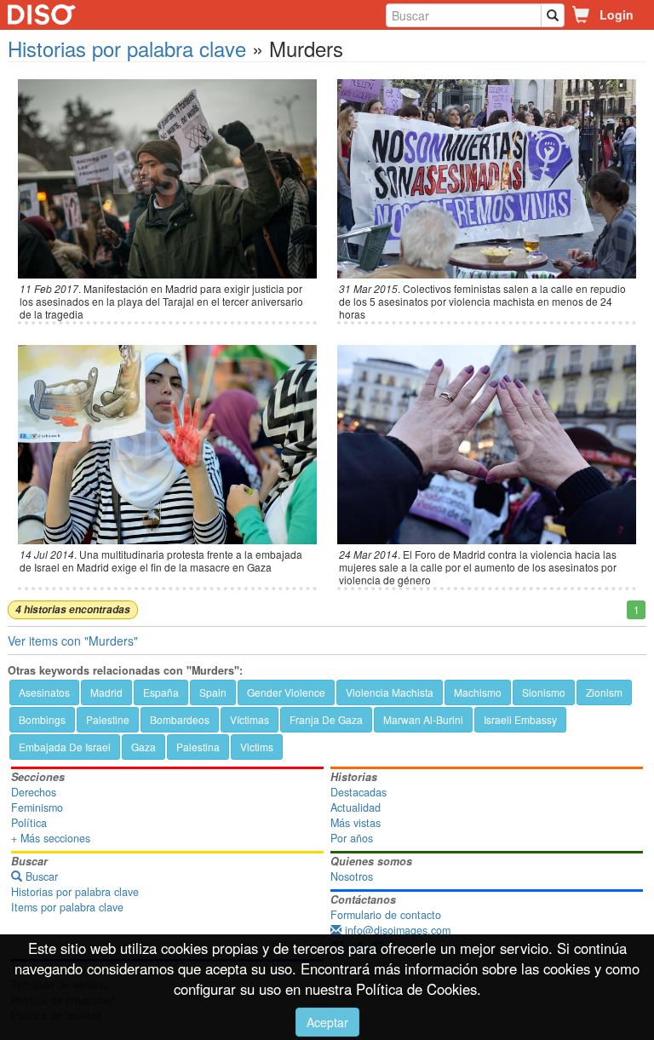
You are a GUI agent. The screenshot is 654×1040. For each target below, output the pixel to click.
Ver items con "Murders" (73, 640)
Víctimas (249, 719)
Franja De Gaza (326, 719)
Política (29, 822)
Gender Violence (286, 692)
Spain (213, 692)
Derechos (33, 792)
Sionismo (543, 692)
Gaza (143, 746)
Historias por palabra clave (127, 48)
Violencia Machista (389, 692)
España (161, 692)
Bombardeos (179, 719)
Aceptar (327, 1022)
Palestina (198, 746)
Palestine (107, 719)
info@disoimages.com (395, 930)
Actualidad (355, 807)
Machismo (478, 692)
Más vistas (355, 822)
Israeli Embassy (520, 719)
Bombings (42, 719)
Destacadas (358, 792)
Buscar (40, 876)
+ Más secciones (50, 838)
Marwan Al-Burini (423, 719)
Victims (256, 746)
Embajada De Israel (65, 746)
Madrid (106, 692)
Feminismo (37, 807)
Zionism (604, 692)
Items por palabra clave (67, 907)
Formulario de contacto (385, 914)
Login (617, 14)
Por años (351, 838)
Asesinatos (44, 692)
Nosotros (351, 876)
